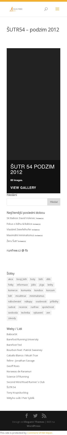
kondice (38, 290)
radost (11, 307)
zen (48, 312)
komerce (12, 290)
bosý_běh (22, 279)
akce (10, 279)
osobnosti (41, 301)
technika (25, 312)
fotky (10, 284)
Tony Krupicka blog (17, 392)
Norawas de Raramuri (19, 371)
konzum (50, 290)
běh (41, 279)
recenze (23, 307)
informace (22, 284)
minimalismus (37, 296)
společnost (48, 307)
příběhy (54, 301)
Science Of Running (18, 376)
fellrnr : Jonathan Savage (21, 360)
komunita (26, 290)
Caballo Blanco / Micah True (22, 355)
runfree (35, 307)
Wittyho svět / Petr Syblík (20, 398)
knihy (50, 284)
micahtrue (20, 296)
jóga (41, 284)
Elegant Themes (34, 421)
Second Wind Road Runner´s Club (26, 382)
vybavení (38, 312)
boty (32, 279)
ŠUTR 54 (11, 387)
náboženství (14, 301)
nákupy (28, 301)
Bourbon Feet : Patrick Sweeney (24, 350)
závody (12, 318)
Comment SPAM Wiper (39, 432)
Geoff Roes (13, 366)
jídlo (33, 284)
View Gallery (23, 187)
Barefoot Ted (14, 344)
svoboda (13, 312)
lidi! (10, 296)
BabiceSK (12, 334)
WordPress (33, 426)
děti (48, 279)
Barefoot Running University (23, 339)
